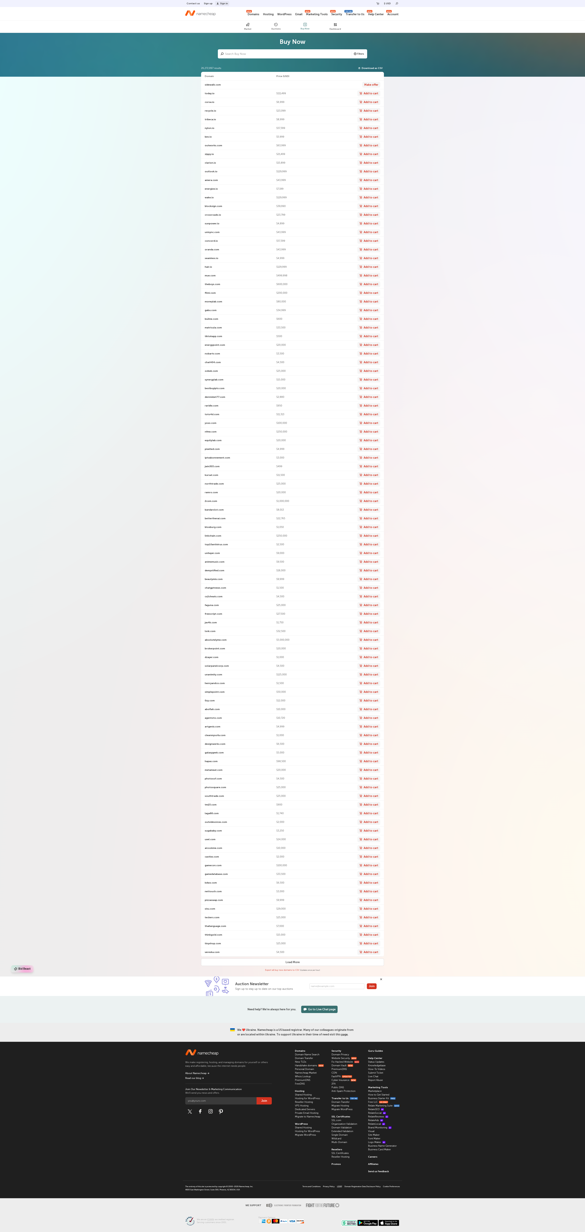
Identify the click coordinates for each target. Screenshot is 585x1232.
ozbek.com (211, 370)
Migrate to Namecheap (307, 1116)
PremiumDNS (302, 1080)
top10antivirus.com (216, 544)
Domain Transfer (304, 1058)
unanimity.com (213, 674)
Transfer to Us (354, 14)
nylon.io (209, 128)
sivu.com (210, 908)
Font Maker (374, 1138)
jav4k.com (211, 622)
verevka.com (212, 952)
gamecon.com (213, 865)
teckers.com (212, 917)
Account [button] (393, 14)
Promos (336, 1164)
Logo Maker (376, 1142)
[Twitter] (189, 1111)
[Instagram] (210, 1111)
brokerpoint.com (215, 648)
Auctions (276, 29)
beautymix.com (214, 579)
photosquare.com (215, 787)
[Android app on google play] (367, 1223)
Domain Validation (342, 1127)
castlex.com (212, 856)
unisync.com (212, 232)
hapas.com (211, 761)
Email (298, 14)
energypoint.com (215, 344)
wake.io (209, 197)
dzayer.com (211, 657)
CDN (334, 1072)
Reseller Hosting (304, 1102)
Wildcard (336, 1138)
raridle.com (211, 405)
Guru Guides (375, 1050)
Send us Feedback (378, 1171)
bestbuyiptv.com (214, 388)
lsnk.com (210, 631)
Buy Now (305, 28)
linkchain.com (213, 535)
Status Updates (376, 1061)
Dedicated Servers (305, 1109)
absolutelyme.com (216, 639)
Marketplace (375, 1091)
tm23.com (210, 804)
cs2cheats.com (213, 596)
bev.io (208, 136)
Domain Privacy (340, 1054)
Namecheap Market (306, 1072)
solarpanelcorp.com (217, 665)
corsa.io (209, 102)
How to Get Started (378, 1094)
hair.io (208, 266)
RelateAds (375, 1120)
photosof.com (213, 778)
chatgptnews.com (215, 587)
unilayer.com (212, 553)
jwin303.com (212, 466)
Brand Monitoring (379, 1127)
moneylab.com (213, 301)
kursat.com (211, 475)
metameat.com (213, 769)
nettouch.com (213, 891)
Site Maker (374, 1135)
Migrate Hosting (340, 1105)
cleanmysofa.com (215, 735)
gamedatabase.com (216, 874)
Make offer (371, 84)
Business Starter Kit (381, 1098)
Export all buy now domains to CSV (282, 970)
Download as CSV (372, 68)
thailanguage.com (215, 926)
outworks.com (213, 145)
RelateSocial (376, 1113)
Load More (292, 962)
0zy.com (210, 700)
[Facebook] (200, 1111)
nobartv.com (212, 353)
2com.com (211, 501)
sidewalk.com (213, 84)
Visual (371, 1131)
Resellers (337, 1149)
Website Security (344, 1058)
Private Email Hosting (306, 1113)
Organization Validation (344, 1124)
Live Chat (373, 1076)
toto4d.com (212, 414)
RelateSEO (375, 1109)
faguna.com (212, 605)
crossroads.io (213, 214)
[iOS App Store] (389, 1223)
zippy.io (209, 154)
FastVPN (341, 1076)
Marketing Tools (316, 14)
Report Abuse (375, 1080)
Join (372, 986)
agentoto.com (213, 717)
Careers (372, 1156)
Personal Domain (304, 1069)
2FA (334, 1083)
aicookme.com (213, 848)
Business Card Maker (379, 1149)
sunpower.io (212, 223)
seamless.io (211, 258)
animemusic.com (214, 561)
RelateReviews (378, 1116)
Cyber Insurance (344, 1080)
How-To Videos (376, 1069)
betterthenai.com (215, 518)
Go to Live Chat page (322, 1009)
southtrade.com (214, 795)
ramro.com (211, 492)
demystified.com (214, 570)
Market (247, 29)
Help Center (375, 14)
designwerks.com (215, 743)
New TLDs (300, 1061)
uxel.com (210, 839)
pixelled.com (212, 449)
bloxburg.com (213, 527)
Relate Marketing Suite (383, 1105)
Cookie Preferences (391, 1186)
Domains (253, 14)
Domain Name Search (307, 1054)
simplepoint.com (215, 691)
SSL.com (336, 1120)
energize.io (211, 188)
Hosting (268, 14)
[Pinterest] (220, 1111)
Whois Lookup (303, 1076)
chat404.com (213, 362)
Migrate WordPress (305, 1135)
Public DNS (338, 1087)
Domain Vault (342, 1065)
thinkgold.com (213, 934)
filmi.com (210, 292)
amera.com (211, 180)
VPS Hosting (301, 1105)
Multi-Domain (339, 1142)
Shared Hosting (303, 1094)
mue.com (210, 275)
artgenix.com (212, 726)
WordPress (284, 14)
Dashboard (335, 29)
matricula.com (213, 327)
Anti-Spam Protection (343, 1091)
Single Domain (340, 1135)
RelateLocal (376, 1124)
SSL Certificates (341, 1116)
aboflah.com (212, 709)
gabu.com (210, 310)
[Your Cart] (378, 3)
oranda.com (212, 249)
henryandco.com (215, 683)
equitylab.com (213, 440)
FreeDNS (300, 1083)
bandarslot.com (214, 509)
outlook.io (211, 171)
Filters (360, 53)
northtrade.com (214, 483)
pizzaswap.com (214, 900)
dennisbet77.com (215, 397)
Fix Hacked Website (345, 1061)
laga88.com (212, 813)
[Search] (397, 3)
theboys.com (212, 284)
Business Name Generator (382, 1145)
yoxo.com (210, 423)
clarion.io (210, 162)
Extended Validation (342, 1131)
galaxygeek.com (214, 752)
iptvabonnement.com (217, 457)
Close (381, 979)
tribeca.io (210, 119)
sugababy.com (213, 830)
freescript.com (213, 613)
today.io (209, 93)
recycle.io (210, 110)
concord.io (211, 240)
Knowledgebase (377, 1065)
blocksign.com (213, 206)
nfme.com (210, 431)
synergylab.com (214, 379)
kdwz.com (211, 882)
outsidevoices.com (216, 822)
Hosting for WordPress (307, 1098)
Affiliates (373, 1164)
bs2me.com (211, 318)
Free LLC (377, 1102)
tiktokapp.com (213, 336)
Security (336, 14)
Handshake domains (309, 1065)
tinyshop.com (213, 943)
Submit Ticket (375, 1072)
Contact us (193, 3)
